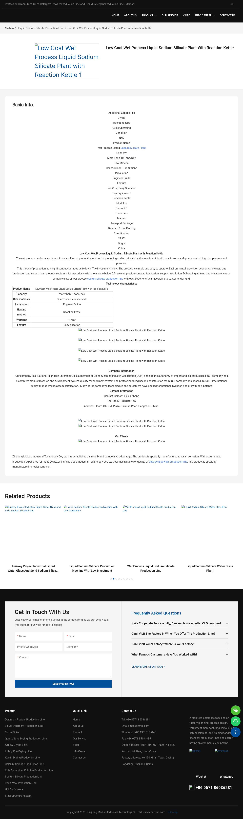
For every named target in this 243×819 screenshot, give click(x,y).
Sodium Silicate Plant (133, 147)
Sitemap (172, 812)
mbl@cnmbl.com (139, 725)
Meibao (9, 28)
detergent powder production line (168, 461)
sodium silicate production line (105, 278)
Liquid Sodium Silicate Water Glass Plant (209, 568)
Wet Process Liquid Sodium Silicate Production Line (151, 568)
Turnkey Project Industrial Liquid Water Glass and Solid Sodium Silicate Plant (33, 568)
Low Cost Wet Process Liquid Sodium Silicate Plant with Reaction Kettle (109, 28)
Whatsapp (226, 777)
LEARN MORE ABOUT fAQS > (148, 666)
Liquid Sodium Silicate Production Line (40, 28)
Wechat (201, 777)
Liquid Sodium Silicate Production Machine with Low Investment (92, 568)
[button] (111, 578)
